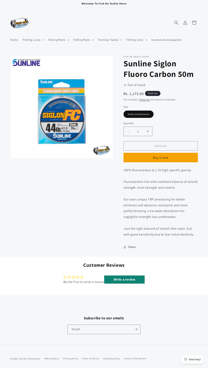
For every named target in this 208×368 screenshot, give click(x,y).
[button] (33, 40)
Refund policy (52, 358)
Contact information (135, 358)
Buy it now (160, 157)
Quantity (129, 123)
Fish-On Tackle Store (29, 358)
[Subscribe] (135, 329)
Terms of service (90, 358)
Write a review (124, 279)
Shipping (144, 99)
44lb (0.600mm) (141, 115)
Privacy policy (70, 358)
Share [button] (132, 247)
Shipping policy (111, 358)
